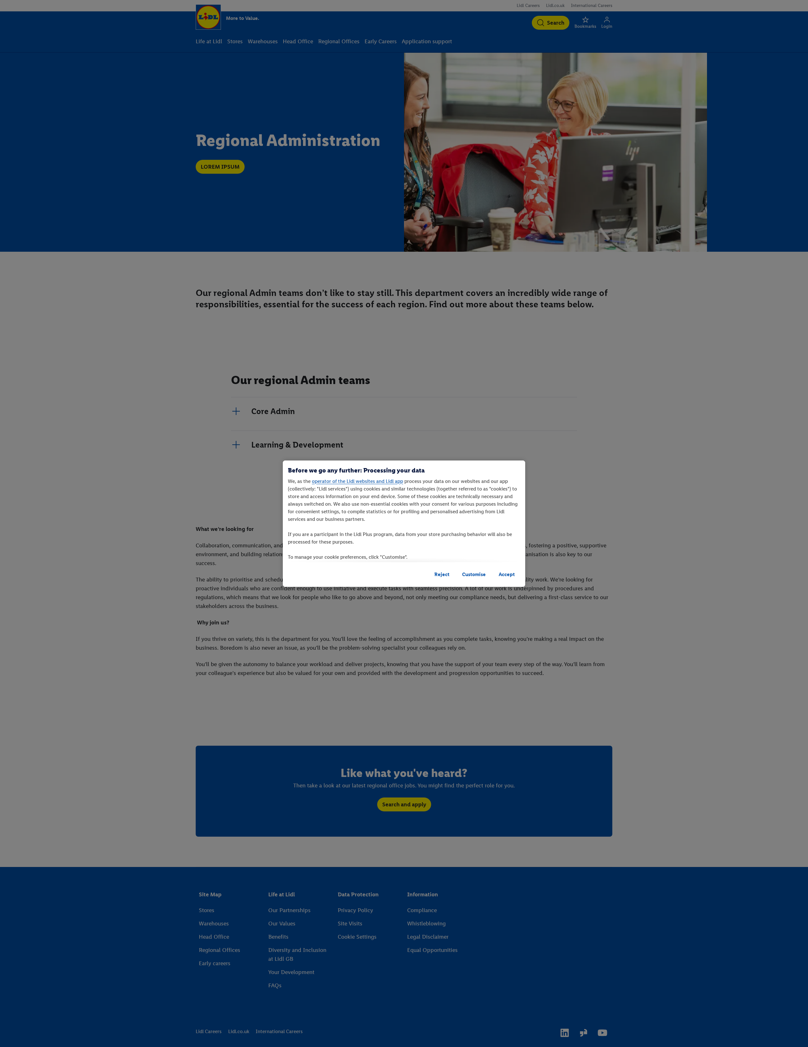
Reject (441, 574)
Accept (507, 574)
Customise (474, 574)
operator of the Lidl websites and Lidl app (357, 481)
